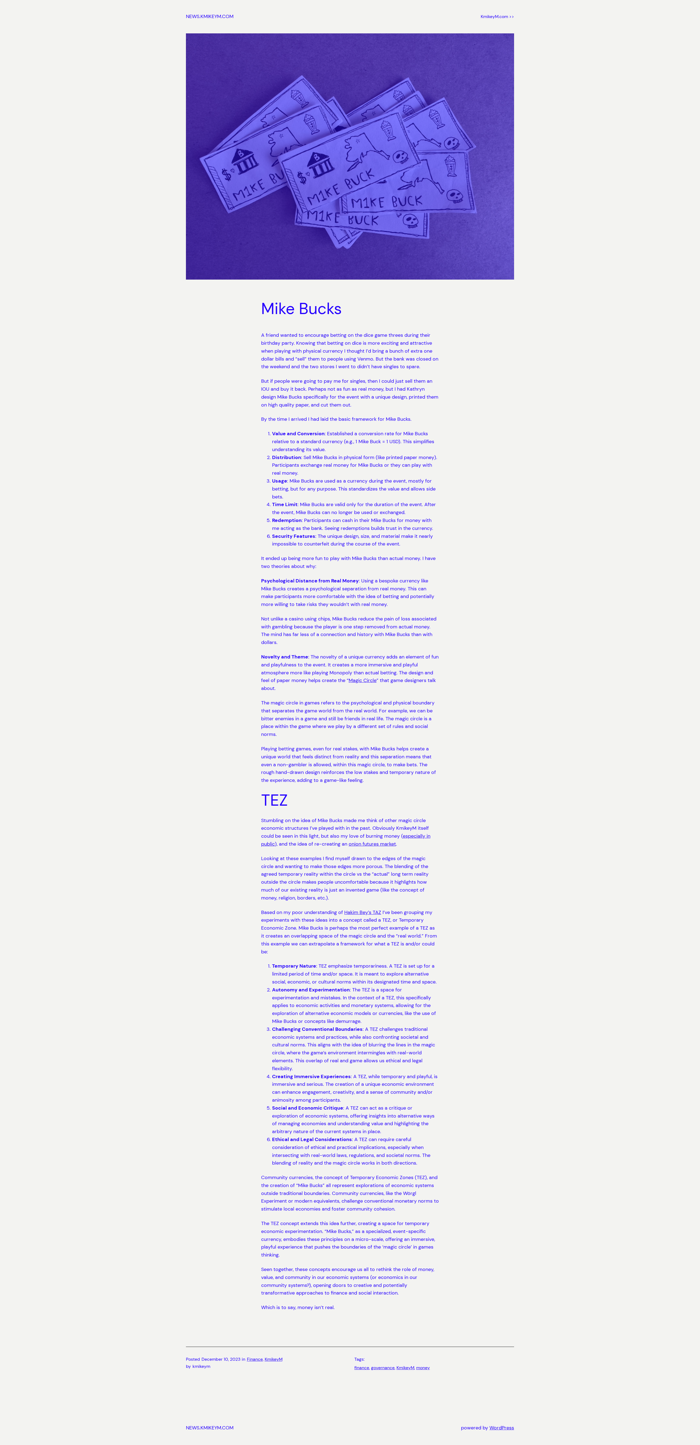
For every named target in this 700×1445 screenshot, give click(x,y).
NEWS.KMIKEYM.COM (210, 16)
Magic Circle (363, 680)
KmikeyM (273, 1359)
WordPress (501, 1427)
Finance (255, 1359)
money (423, 1368)
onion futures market (372, 844)
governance (383, 1368)
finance (361, 1368)
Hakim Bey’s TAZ (362, 912)
